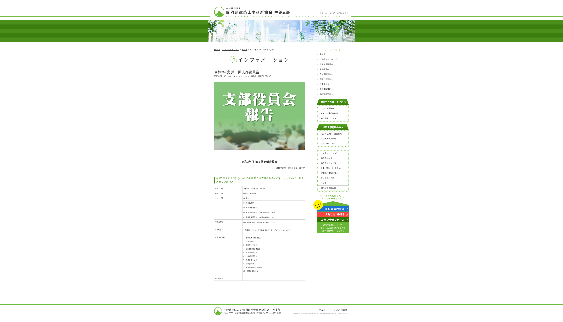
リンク (332, 13)
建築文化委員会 (326, 64)
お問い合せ (341, 13)
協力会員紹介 (326, 158)
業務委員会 (324, 69)
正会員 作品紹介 (328, 108)
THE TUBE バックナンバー (332, 168)
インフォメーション (241, 76)
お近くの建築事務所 (329, 113)
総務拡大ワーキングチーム (331, 59)
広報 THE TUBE (264, 76)
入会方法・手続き (333, 214)
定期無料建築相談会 (329, 173)
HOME (320, 310)
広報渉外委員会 (326, 79)
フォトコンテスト (328, 178)
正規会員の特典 (333, 208)
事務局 (253, 76)
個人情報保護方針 (328, 188)
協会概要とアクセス (329, 118)
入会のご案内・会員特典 (331, 134)
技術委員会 (324, 84)
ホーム (324, 13)
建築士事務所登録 (328, 138)
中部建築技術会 (326, 89)
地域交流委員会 (326, 94)
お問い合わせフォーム (333, 219)
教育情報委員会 (326, 74)
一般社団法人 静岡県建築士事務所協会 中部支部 (281, 10)
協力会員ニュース (328, 163)
